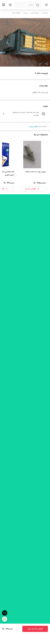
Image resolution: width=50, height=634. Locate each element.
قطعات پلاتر (16, 13)
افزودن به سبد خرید (35, 629)
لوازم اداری (34, 13)
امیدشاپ (45, 13)
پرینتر (25, 13)
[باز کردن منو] (46, 5)
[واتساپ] (4, 619)
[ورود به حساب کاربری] (10, 4)
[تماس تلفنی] (4, 612)
